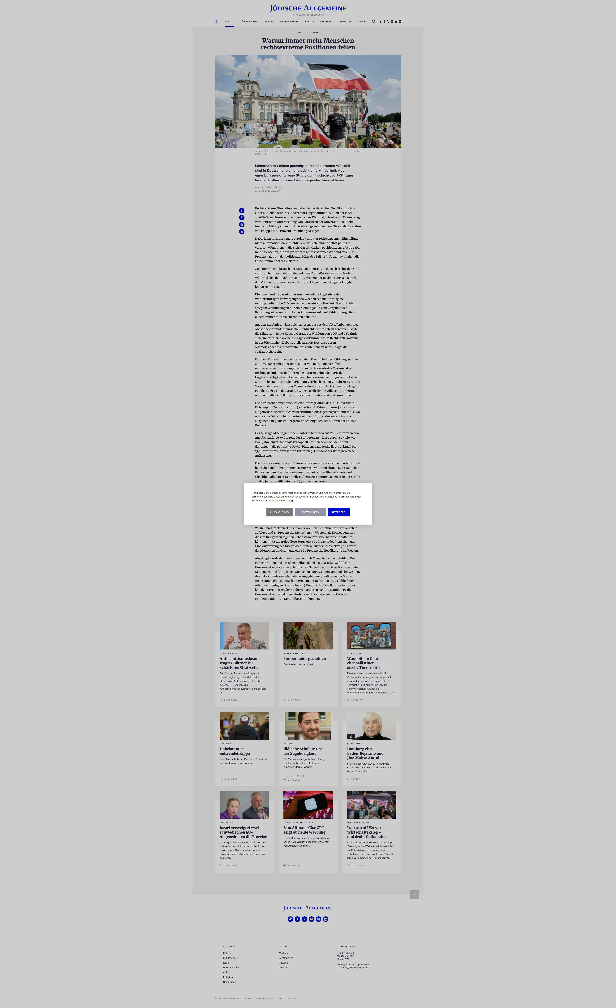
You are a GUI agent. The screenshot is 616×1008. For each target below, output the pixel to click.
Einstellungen (310, 512)
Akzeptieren (339, 512)
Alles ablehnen (279, 512)
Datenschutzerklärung (280, 500)
